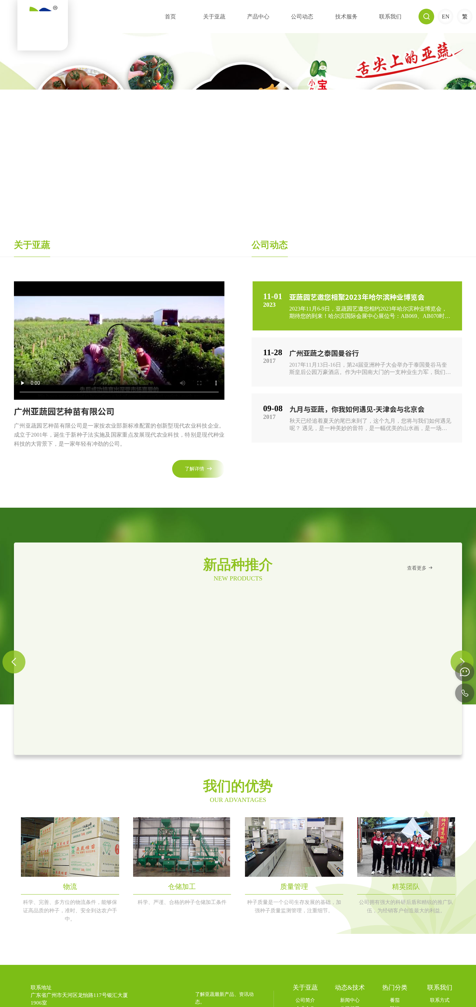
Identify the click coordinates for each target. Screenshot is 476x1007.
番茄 (395, 1000)
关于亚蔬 (214, 16)
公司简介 (305, 1000)
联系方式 (440, 1000)
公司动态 (302, 16)
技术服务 (346, 16)
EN (446, 16)
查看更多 (420, 568)
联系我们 (390, 16)
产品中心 (258, 16)
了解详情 (198, 468)
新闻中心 (350, 1000)
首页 (170, 16)
